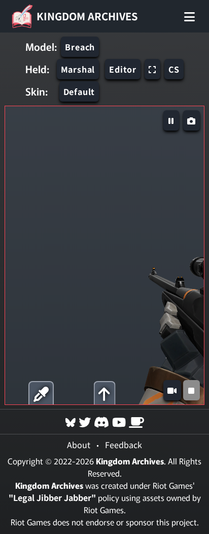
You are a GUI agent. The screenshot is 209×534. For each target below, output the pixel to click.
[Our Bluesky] (70, 421)
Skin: (36, 91)
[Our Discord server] (101, 421)
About (78, 444)
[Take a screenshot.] (191, 120)
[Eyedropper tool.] (41, 393)
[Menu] (189, 16)
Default (79, 91)
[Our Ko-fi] (136, 421)
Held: (37, 69)
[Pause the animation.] (171, 120)
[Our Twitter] (85, 421)
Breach (80, 47)
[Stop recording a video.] (191, 390)
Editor (122, 69)
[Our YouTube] (119, 421)
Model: (41, 47)
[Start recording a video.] (172, 390)
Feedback (123, 444)
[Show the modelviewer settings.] (104, 393)
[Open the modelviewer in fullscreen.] (152, 69)
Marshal (78, 69)
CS (174, 69)
